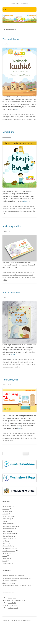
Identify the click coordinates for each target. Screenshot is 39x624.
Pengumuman (6, 553)
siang (4, 438)
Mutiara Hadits (7, 546)
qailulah (13, 435)
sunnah (4, 119)
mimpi (4, 211)
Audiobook (5, 509)
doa (20, 275)
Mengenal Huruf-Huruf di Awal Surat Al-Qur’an (16, 585)
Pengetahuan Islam (8, 548)
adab (4, 208)
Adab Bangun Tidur (11, 226)
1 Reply (4, 297)
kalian (30, 362)
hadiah (26, 362)
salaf (34, 117)
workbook (15, 119)
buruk (20, 208)
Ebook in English (7, 516)
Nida (34, 119)
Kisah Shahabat (7, 536)
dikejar (24, 208)
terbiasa (17, 438)
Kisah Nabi (5, 531)
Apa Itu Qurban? (13, 608)
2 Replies (5, 44)
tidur (23, 277)
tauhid (10, 119)
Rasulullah (19, 435)
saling (27, 364)
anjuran (12, 362)
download (25, 275)
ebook (17, 117)
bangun (12, 275)
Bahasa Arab (6, 511)
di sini (25, 201)
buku (12, 117)
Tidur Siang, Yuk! (10, 379)
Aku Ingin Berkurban (8, 583)
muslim (29, 117)
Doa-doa (5, 514)
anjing (12, 208)
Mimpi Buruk (8, 131)
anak (4, 117)
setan (14, 211)
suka (7, 438)
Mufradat (5, 543)
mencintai (12, 364)
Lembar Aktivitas (7, 538)
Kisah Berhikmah (7, 524)
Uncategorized (6, 563)
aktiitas (32, 114)
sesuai (14, 277)
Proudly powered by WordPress (21, 620)
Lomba (4, 541)
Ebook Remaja (6, 519)
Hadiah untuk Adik (11, 292)
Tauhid (20, 114)
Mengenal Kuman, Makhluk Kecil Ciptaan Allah (16, 578)
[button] (5, 9)
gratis (21, 117)
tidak (22, 438)
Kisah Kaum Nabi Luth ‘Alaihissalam (13, 576)
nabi (8, 435)
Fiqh (3, 521)
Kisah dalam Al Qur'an (9, 526)
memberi (5, 364)
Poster (4, 556)
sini (16, 109)
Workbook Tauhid (11, 39)
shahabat (30, 435)
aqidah (8, 117)
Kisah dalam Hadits (8, 529)
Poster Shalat (12, 603)
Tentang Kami (12, 598)
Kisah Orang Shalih (8, 533)
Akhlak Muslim (22, 206)
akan (4, 362)
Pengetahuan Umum (8, 551)
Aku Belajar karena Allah (9, 581)
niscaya (23, 364)
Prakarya (5, 558)
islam (25, 117)
